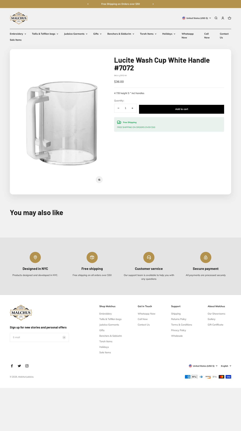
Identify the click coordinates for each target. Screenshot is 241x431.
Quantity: (119, 100)
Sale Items (15, 40)
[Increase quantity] (132, 108)
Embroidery (16, 33)
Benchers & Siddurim (119, 33)
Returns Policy (178, 319)
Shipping (176, 313)
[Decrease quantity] (118, 108)
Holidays (167, 33)
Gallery (211, 319)
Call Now (143, 319)
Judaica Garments (74, 33)
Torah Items (146, 33)
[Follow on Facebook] (12, 366)
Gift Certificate (215, 324)
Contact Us (144, 324)
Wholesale (177, 335)
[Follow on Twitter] (19, 366)
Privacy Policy (178, 330)
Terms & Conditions (181, 324)
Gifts (96, 33)
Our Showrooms (216, 313)
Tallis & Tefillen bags (43, 33)
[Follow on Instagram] (27, 366)
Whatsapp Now (146, 313)
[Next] (153, 4)
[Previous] (87, 4)
